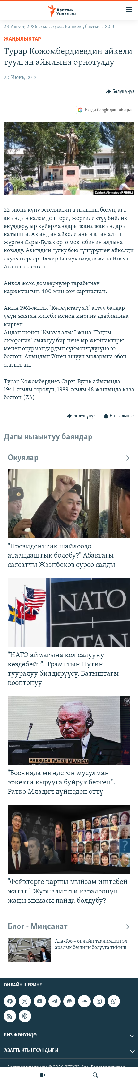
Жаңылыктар (22, 39)
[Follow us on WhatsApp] (114, 1001)
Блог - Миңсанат (38, 927)
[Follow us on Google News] (69, 1001)
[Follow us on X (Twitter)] (25, 1001)
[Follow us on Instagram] (99, 1001)
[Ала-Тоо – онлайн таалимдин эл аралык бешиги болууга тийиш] (29, 950)
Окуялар (23, 458)
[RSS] (10, 1016)
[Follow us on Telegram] (54, 1001)
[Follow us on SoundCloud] (84, 1001)
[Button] (120, 92)
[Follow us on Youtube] (40, 1001)
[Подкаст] (25, 1016)
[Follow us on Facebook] (10, 1001)
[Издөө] (95, 1075)
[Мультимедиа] (42, 1075)
